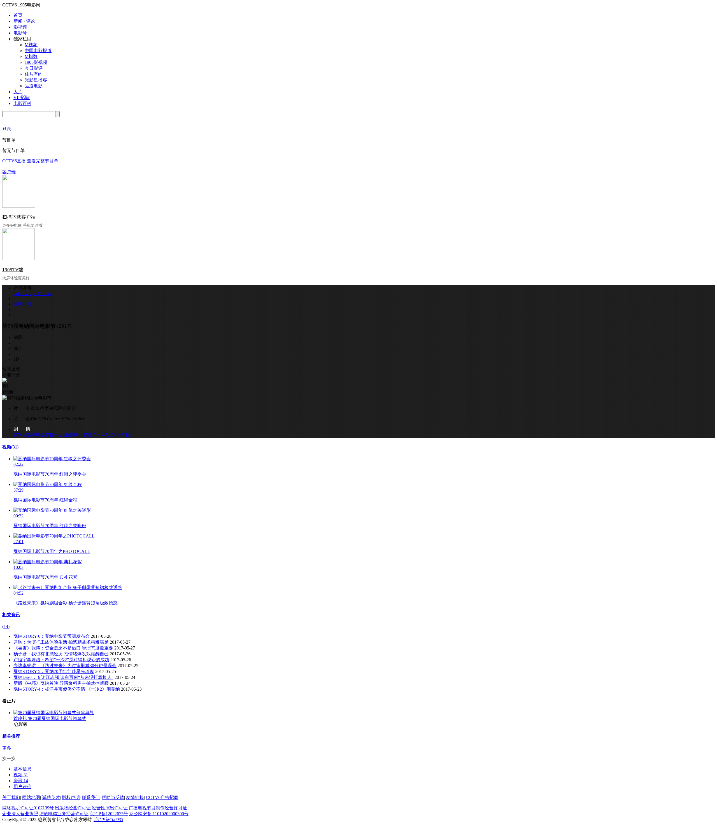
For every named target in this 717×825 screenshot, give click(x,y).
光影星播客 (36, 80)
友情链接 (135, 797)
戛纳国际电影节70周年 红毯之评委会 (49, 474)
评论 (30, 21)
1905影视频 (36, 62)
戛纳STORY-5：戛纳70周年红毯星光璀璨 (53, 671)
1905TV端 (12, 269)
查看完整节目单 (42, 160)
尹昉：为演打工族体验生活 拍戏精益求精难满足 (61, 642)
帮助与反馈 (113, 797)
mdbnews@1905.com (32, 293)
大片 (17, 91)
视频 (10, 447)
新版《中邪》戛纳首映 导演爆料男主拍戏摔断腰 (61, 683)
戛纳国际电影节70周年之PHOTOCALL (51, 551)
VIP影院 (21, 97)
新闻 (17, 21)
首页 (17, 15)
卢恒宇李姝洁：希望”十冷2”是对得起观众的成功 (61, 659)
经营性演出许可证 (110, 807)
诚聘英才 (51, 797)
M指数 (31, 56)
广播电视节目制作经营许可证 (158, 807)
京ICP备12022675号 (109, 813)
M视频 (31, 44)
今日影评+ (35, 68)
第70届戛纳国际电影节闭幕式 (57, 718)
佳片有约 (34, 74)
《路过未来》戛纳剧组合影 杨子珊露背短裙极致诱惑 (65, 602)
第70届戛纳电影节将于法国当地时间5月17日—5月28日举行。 (73, 435)
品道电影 (34, 85)
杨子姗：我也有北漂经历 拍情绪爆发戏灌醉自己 (61, 653)
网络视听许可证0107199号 (28, 807)
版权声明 (71, 797)
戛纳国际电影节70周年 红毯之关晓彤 (49, 525)
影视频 (20, 27)
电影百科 (22, 103)
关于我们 (11, 797)
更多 (6, 748)
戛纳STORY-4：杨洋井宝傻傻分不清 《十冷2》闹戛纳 (66, 689)
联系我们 (91, 797)
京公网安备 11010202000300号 (158, 813)
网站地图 (31, 797)
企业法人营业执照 (20, 813)
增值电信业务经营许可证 (64, 813)
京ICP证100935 (108, 819)
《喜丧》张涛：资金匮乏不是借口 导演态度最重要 (63, 648)
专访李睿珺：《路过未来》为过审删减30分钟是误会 (65, 665)
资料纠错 (22, 304)
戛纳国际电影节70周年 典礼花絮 (45, 577)
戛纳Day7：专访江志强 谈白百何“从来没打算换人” (63, 677)
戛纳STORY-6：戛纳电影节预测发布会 (51, 636)
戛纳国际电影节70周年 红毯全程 (45, 499)
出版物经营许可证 (73, 807)
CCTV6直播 (14, 160)
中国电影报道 (38, 50)
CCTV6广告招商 (162, 797)
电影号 (20, 33)
